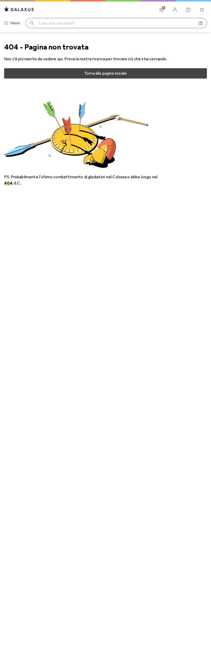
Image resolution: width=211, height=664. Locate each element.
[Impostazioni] (161, 10)
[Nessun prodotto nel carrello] (202, 10)
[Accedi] (175, 10)
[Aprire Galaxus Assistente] (188, 10)
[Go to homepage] (19, 9)
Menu (15, 23)
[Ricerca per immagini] (201, 23)
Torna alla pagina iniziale (105, 73)
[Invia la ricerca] (32, 23)
